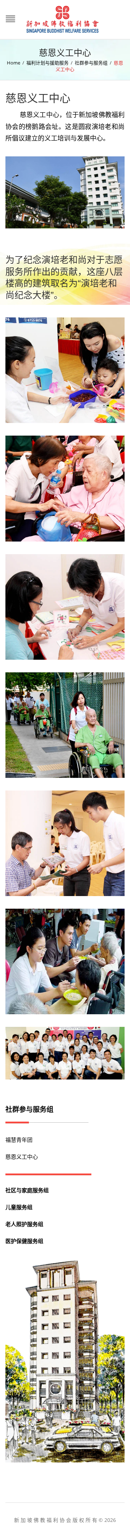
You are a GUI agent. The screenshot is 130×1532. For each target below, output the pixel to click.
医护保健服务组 (24, 1240)
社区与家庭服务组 (27, 1190)
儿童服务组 (18, 1207)
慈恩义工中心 (21, 1156)
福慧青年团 (18, 1139)
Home (13, 62)
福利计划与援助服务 (47, 62)
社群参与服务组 (91, 62)
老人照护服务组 (24, 1224)
